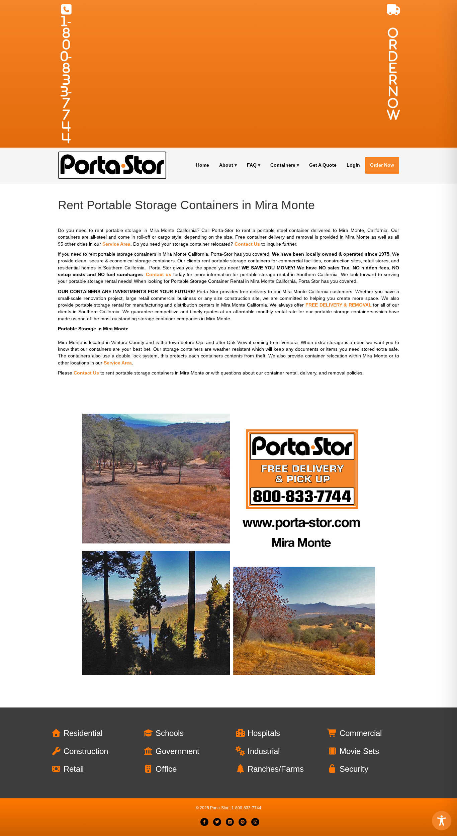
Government (176, 751)
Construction (84, 751)
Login (353, 165)
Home (202, 165)
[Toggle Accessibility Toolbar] (441, 820)
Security (352, 768)
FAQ (252, 165)
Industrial (262, 751)
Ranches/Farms (274, 768)
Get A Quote (323, 165)
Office (165, 768)
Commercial (359, 733)
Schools (168, 733)
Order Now (382, 165)
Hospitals (262, 733)
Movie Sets (358, 751)
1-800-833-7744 (66, 79)
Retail (72, 768)
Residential (81, 733)
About (226, 165)
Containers (282, 165)
